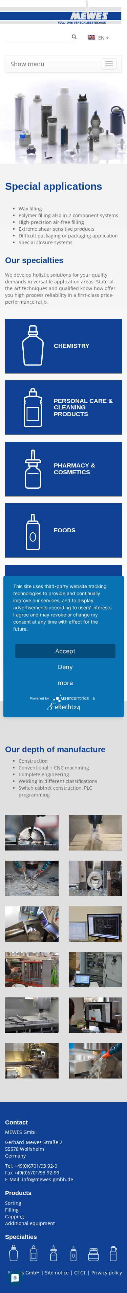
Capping (14, 1216)
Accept (65, 651)
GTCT (80, 1272)
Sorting (13, 1203)
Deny (65, 666)
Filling (12, 1210)
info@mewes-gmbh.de (47, 1179)
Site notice (57, 1272)
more (65, 682)
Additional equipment (30, 1223)
